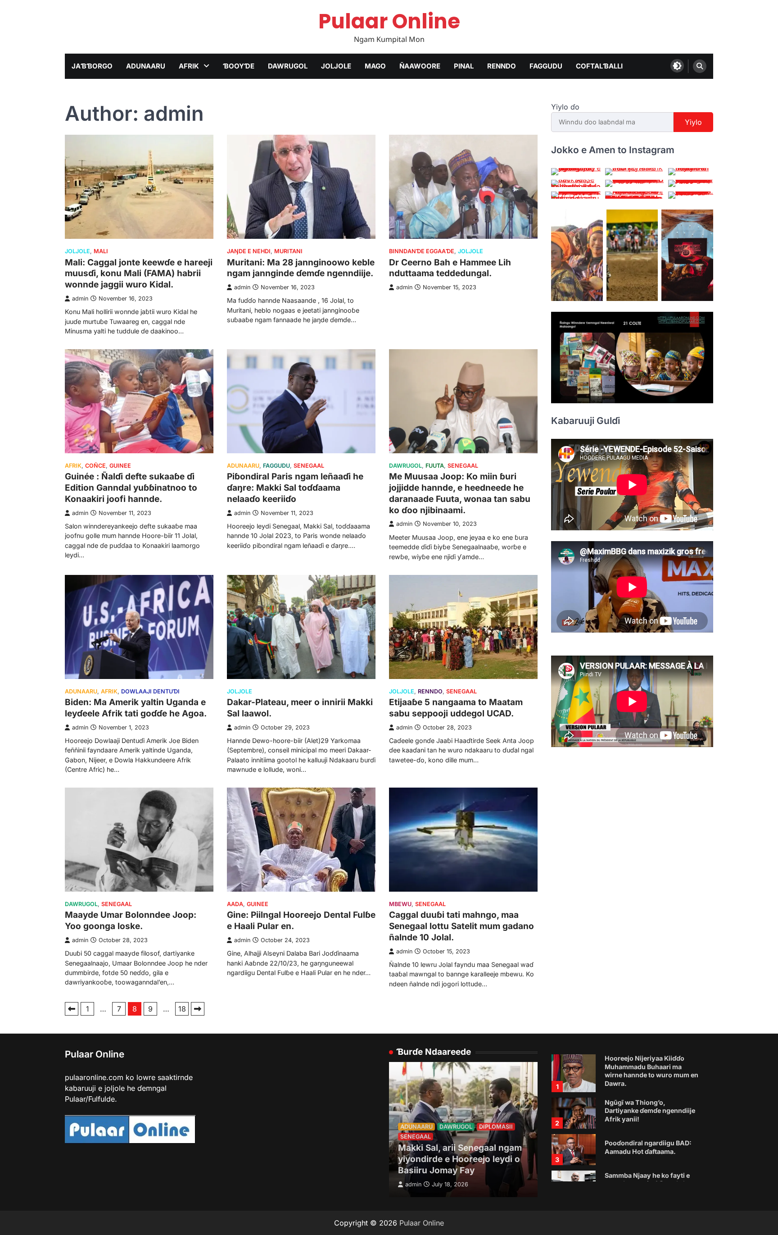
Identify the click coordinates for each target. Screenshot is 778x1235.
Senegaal (309, 465)
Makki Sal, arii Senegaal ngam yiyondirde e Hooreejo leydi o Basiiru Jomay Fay (460, 1159)
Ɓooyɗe (238, 66)
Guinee (120, 465)
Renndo (501, 66)
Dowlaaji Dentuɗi (150, 691)
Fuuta (434, 465)
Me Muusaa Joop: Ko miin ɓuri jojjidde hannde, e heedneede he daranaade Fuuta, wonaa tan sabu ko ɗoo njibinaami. (459, 493)
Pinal (464, 66)
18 (182, 1008)
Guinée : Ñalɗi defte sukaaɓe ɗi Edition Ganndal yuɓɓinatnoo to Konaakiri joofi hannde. (131, 487)
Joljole (336, 66)
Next (197, 1009)
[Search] (699, 66)
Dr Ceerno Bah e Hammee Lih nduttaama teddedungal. (450, 268)
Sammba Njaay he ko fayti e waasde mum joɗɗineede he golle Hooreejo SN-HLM (648, 1160)
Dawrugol (288, 66)
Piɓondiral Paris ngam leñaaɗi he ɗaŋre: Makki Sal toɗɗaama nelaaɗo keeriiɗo (295, 487)
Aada (235, 904)
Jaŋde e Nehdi (249, 251)
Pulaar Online (389, 21)
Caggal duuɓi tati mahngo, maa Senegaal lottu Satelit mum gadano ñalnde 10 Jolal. (461, 926)
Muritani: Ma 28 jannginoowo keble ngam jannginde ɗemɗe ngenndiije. (301, 268)
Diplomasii (496, 1126)
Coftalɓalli (599, 66)
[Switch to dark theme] (677, 66)
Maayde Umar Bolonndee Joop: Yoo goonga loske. (130, 920)
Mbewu (400, 904)
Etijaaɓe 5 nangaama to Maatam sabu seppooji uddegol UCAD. (456, 708)
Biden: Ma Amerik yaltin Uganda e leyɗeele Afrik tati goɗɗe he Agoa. (136, 708)
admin (80, 298)
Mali (101, 251)
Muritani (288, 251)
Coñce (95, 465)
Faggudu (545, 66)
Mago (375, 66)
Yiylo (693, 122)
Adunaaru (145, 66)
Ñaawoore (419, 66)
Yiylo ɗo (565, 106)
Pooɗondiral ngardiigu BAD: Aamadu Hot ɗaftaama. (648, 1125)
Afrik (189, 66)
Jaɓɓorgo (92, 66)
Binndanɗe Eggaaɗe (421, 251)
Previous (71, 1009)
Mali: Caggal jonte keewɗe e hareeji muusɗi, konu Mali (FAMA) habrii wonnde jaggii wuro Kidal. (139, 273)
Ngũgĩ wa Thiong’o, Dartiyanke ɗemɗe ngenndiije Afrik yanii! (650, 1087)
